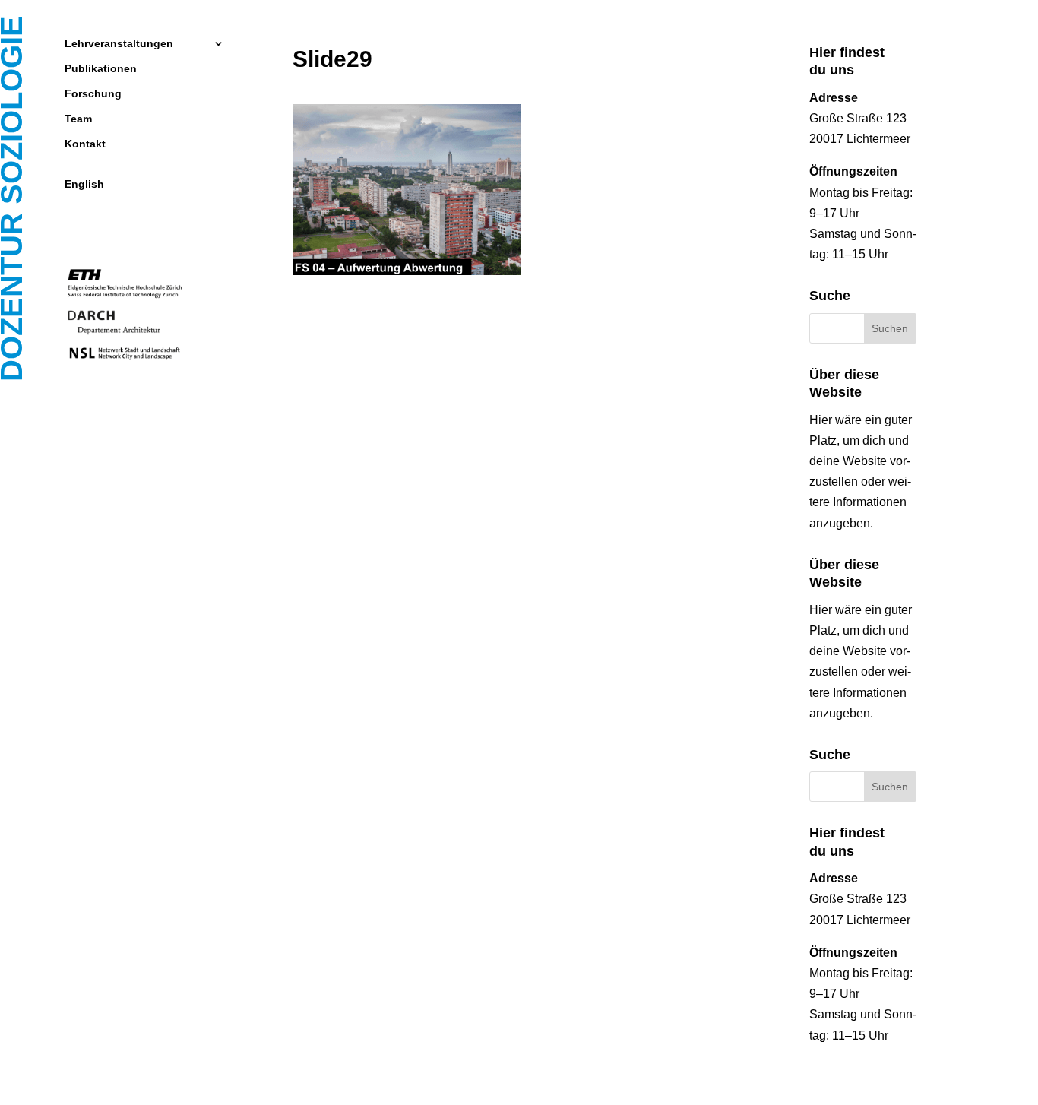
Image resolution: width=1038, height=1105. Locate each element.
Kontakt (85, 144)
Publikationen (101, 68)
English (84, 184)
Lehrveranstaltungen (119, 43)
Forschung (93, 94)
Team (78, 119)
